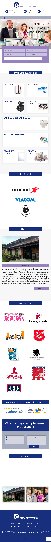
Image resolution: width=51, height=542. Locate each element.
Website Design (20, 538)
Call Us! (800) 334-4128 (45, 11)
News (28, 526)
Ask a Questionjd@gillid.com (31, 11)
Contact (36, 526)
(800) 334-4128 (34, 532)
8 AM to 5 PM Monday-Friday (45, 532)
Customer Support (16, 526)
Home (12, 524)
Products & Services (32, 524)
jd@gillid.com (23, 532)
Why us (20, 524)
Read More (41, 288)
